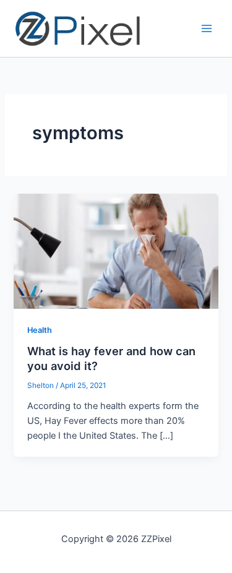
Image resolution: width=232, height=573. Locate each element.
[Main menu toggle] (207, 28)
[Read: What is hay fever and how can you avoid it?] (116, 250)
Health (39, 330)
